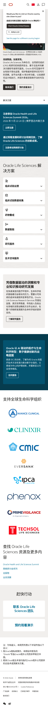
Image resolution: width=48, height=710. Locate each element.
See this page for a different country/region (23, 38)
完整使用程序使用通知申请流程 (28, 682)
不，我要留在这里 (13, 32)
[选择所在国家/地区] (33, 4)
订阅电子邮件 (25, 691)
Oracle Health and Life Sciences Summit (21, 564)
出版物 (6, 573)
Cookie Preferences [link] (27, 687)
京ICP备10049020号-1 (10, 687)
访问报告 (12, 375)
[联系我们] (43, 4)
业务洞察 (7, 577)
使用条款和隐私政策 (25, 678)
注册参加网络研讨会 (14, 147)
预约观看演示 (25, 87)
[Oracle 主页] (10, 5)
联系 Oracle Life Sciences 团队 (24, 609)
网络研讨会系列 (10, 568)
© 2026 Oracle (8, 678)
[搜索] (28, 4)
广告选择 (6, 691)
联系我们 (9, 87)
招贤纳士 (15, 691)
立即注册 (9, 127)
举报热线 (35, 691)
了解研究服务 (14, 319)
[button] (4, 4)
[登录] (38, 4)
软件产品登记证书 (9, 682)
